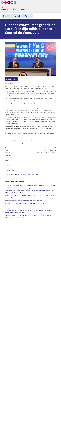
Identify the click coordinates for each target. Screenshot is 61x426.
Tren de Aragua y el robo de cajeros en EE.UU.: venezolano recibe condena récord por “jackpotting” (30, 185)
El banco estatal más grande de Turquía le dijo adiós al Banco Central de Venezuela (32, 143)
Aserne (38, 79)
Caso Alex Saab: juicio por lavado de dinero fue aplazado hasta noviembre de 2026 (26, 188)
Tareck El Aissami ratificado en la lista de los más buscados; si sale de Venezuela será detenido (10, 160)
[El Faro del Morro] (17, 16)
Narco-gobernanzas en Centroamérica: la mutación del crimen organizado (23, 200)
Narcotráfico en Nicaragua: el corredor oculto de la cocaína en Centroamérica (24, 203)
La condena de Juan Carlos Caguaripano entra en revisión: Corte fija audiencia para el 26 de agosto (30, 198)
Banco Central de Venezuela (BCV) (20, 174)
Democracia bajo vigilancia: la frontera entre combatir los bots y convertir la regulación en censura (30, 195)
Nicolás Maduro (36, 174)
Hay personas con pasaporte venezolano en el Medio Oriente (45, 151)
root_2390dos (24, 79)
